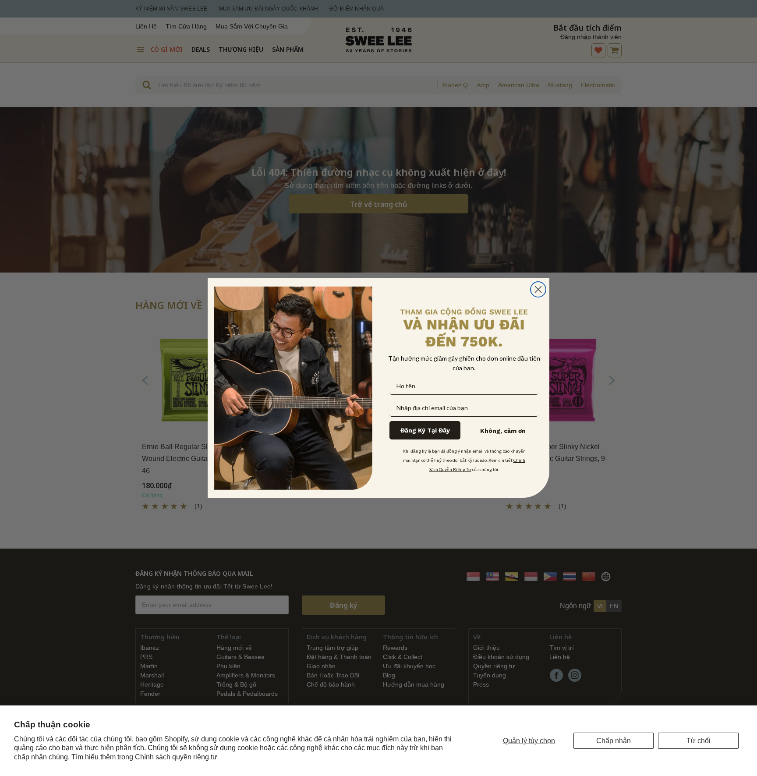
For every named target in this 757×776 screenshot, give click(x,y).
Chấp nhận (613, 740)
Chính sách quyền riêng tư (176, 757)
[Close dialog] (538, 289)
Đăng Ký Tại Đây (425, 430)
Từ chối (698, 740)
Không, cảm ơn (503, 430)
